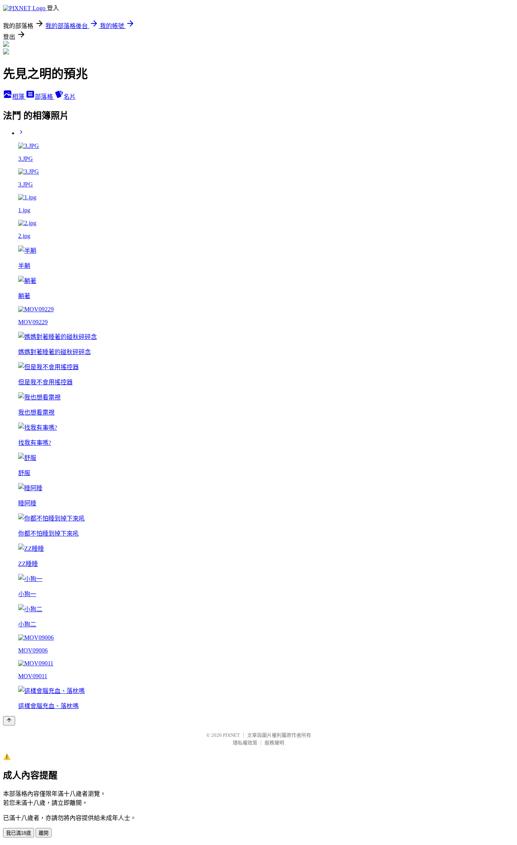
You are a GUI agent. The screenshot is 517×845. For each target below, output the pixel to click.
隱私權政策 (245, 743)
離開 (43, 833)
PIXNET (231, 735)
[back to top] (9, 720)
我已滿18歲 (18, 833)
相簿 (19, 96)
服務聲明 (274, 743)
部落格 (45, 96)
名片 (70, 96)
